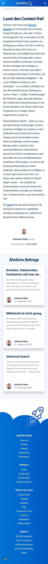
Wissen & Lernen (24, 490)
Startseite (7, 9)
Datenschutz (24, 452)
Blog (14, 9)
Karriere (24, 444)
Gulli (9, 204)
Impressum (24, 457)
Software (24, 464)
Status (24, 552)
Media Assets (24, 523)
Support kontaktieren (24, 548)
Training (24, 499)
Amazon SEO (24, 478)
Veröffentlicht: (18, 244)
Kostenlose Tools (24, 511)
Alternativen (24, 519)
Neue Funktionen (24, 540)
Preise (24, 469)
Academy (24, 503)
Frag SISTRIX (24, 495)
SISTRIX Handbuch (24, 536)
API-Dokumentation (24, 544)
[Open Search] (45, 3)
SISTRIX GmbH (24, 435)
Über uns (24, 440)
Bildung (24, 448)
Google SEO (24, 474)
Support (24, 531)
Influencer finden (24, 482)
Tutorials (24, 515)
